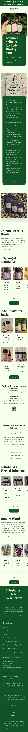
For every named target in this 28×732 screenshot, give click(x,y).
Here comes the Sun (20, 336)
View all (14, 303)
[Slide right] (17, 298)
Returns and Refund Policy (10, 648)
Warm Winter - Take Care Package (7, 337)
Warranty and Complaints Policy (12, 652)
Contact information (18, 728)
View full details (6, 250)
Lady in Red (18, 283)
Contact (5, 634)
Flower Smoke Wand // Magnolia (6, 561)
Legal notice (9, 728)
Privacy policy (20, 723)
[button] (3, 9)
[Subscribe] (23, 603)
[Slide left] (10, 298)
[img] (14, 391)
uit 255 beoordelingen (13, 393)
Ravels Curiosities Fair (17, 455)
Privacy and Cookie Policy (10, 641)
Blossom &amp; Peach (6, 284)
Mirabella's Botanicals (13, 721)
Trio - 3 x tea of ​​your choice (17, 490)
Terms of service (10, 725)
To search (6, 627)
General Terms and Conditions (12, 638)
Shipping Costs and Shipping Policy (13, 645)
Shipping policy (19, 725)
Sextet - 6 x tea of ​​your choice (6, 491)
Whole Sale (6, 631)
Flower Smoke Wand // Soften (17, 561)
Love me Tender (7, 365)
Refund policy (12, 723)
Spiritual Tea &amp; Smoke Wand (20, 366)
